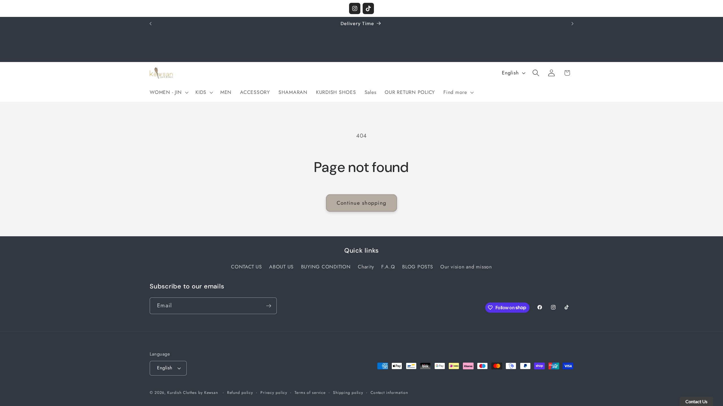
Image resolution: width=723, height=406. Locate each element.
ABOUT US (281, 266)
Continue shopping (361, 203)
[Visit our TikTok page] (368, 8)
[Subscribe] (268, 305)
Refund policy (240, 392)
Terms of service (310, 392)
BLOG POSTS (417, 266)
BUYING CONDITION (326, 266)
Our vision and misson (466, 266)
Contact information (389, 392)
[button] (168, 92)
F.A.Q (388, 266)
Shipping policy (348, 392)
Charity (366, 266)
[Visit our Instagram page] (354, 8)
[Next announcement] (572, 23)
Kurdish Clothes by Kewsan (192, 392)
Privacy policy (273, 392)
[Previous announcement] (150, 23)
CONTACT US (246, 266)
